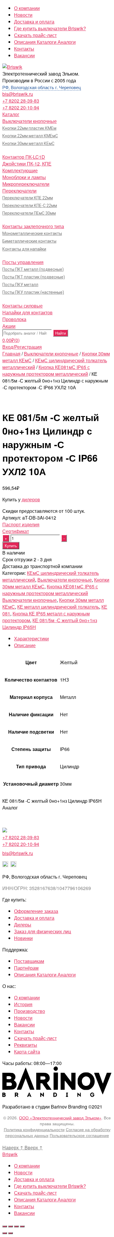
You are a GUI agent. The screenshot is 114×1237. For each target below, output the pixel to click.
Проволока (14, 319)
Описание (25, 645)
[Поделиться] (10, 1226)
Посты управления (23, 262)
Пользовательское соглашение (79, 1135)
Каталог (10, 114)
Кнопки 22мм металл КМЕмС (30, 135)
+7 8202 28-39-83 (20, 100)
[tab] (63, 638)
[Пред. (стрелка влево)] (4, 1233)
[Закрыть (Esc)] (4, 1226)
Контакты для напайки (24, 249)
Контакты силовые (22, 305)
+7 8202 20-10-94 (20, 107)
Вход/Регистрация (22, 346)
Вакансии (24, 55)
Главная (11, 353)
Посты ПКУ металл (20, 284)
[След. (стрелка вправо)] (10, 1233)
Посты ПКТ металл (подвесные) (33, 269)
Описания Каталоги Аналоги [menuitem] (45, 1199)
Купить (11, 545)
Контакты (24, 48)
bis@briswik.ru (17, 94)
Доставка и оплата (34, 21)
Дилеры (22, 924)
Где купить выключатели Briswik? (50, 28)
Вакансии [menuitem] (24, 1213)
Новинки (23, 938)
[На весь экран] (16, 1226)
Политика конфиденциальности (34, 1129)
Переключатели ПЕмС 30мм (29, 213)
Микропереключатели (25, 184)
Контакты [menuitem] (24, 1206)
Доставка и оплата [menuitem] (34, 1179)
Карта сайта (27, 1051)
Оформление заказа (36, 911)
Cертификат (15, 531)
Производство (29, 1011)
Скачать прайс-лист (35, 35)
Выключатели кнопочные (29, 121)
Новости (23, 14)
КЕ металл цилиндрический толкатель (58, 606)
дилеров (31, 499)
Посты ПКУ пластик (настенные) (33, 292)
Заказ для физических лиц (42, 931)
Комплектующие (20, 170)
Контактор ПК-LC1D (23, 156)
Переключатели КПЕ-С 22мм (29, 205)
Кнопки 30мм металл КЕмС (28, 143)
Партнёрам (26, 967)
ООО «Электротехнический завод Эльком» (60, 1118)
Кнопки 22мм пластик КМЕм (29, 128)
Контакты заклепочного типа (33, 226)
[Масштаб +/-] (22, 1226)
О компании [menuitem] (27, 1165)
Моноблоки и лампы (24, 177)
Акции (8, 326)
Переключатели (19, 190)
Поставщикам (29, 961)
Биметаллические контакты (29, 241)
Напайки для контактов (27, 312)
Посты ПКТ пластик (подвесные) (33, 277)
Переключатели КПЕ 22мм (27, 198)
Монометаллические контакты (32, 233)
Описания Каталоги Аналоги (45, 42)
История (23, 1004)
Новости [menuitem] (23, 1172)
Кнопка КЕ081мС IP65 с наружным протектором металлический (46, 370)
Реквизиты (25, 1044)
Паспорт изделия (20, 524)
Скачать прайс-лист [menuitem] (35, 1192)
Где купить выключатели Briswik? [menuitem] (50, 1186)
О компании (27, 8)
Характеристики (31, 638)
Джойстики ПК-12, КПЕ (26, 163)
